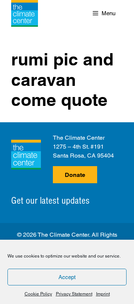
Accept (67, 277)
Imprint (103, 294)
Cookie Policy (38, 294)
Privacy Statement (74, 294)
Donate (75, 174)
